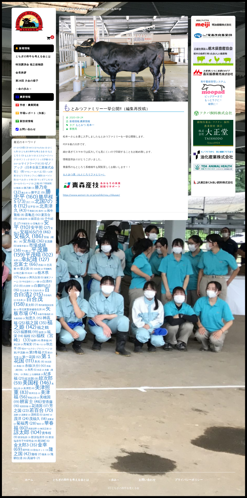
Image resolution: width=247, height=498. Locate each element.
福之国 (36, 323)
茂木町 (47, 415)
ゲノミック (25, 159)
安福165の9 (35, 232)
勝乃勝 (29, 188)
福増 (43, 332)
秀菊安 (29, 344)
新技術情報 (26, 121)
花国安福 (25, 406)
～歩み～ (113, 479)
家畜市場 (22, 246)
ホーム (29, 479)
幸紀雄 (35, 259)
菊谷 (40, 424)
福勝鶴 (29, 332)
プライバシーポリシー (189, 479)
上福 (38, 183)
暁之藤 (21, 273)
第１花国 (33, 359)
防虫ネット (40, 450)
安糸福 (33, 241)
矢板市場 (32, 311)
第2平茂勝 (21, 352)
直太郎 (31, 305)
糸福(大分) (35, 366)
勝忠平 (32, 194)
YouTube (42, 148)
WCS (32, 148)
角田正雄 (45, 429)
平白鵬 (26, 251)
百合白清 (38, 290)
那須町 (43, 440)
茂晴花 (36, 414)
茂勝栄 (25, 415)
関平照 (28, 450)
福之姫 (33, 325)
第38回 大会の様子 (27, 80)
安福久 (28, 236)
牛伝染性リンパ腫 (32, 282)
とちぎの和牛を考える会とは (33, 56)
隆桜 (36, 454)
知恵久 (33, 318)
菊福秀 (26, 423)
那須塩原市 (39, 437)
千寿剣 (32, 211)
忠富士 (26, 264)
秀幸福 (46, 340)
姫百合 (37, 218)
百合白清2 (32, 292)
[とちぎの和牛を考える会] (29, 28)
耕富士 (31, 401)
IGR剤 (23, 147)
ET (16, 148)
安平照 (40, 227)
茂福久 (38, 419)
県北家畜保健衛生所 (32, 309)
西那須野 (34, 429)
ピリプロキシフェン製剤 (32, 176)
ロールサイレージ (23, 184)
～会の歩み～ (24, 88)
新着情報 (24, 48)
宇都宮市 (26, 224)
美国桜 (36, 383)
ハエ (41, 171)
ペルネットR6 (28, 179)
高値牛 (33, 458)
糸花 (40, 370)
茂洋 (21, 419)
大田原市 (24, 219)
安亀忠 (38, 223)
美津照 (28, 388)
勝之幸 (25, 193)
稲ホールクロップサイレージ (37, 349)
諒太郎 (27, 432)
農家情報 (25, 97)
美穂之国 (33, 398)
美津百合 (34, 393)
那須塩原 (24, 437)
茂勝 (17, 415)
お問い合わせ (27, 129)
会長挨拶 (21, 72)
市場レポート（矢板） (33, 113)
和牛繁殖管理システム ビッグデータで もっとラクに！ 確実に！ (213, 92)
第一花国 (31, 357)
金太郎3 (25, 445)
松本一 (90, 125)
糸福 (20, 366)
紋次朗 (31, 378)
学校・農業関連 (29, 105)
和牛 (43, 211)
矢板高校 (19, 318)
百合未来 (26, 290)
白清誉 (28, 286)
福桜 (30, 336)
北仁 (30, 202)
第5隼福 (38, 352)
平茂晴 (39, 255)
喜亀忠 (33, 215)
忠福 (42, 265)
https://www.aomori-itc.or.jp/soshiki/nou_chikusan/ (91, 195)
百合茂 (28, 301)
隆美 (46, 454)
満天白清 (36, 277)
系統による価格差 (33, 374)
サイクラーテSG (32, 163)
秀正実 (18, 344)
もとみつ (81, 125)
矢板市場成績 (45, 314)
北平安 (33, 206)
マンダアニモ (45, 180)
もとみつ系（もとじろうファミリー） (84, 174)
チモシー (30, 172)
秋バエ (41, 344)
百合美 (20, 300)
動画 (19, 188)
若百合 (41, 410)
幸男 (17, 260)
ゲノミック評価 (42, 159)
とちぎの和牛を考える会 (34, 152)
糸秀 (32, 369)
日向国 (38, 269)
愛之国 (26, 268)
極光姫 (24, 278)
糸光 (39, 361)
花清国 (40, 406)
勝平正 (38, 192)
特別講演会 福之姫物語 (29, 64)
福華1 (35, 340)
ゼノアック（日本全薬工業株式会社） (34, 167)
